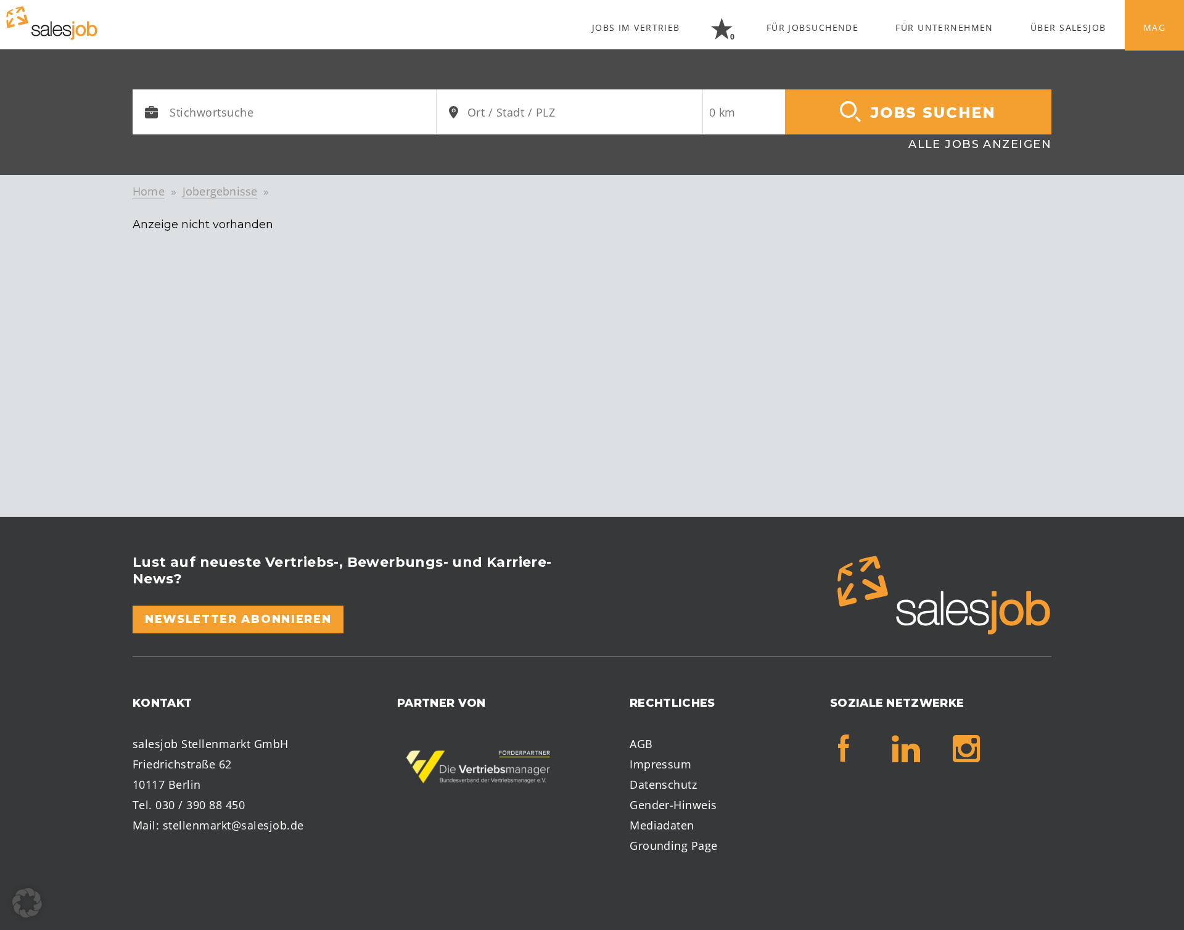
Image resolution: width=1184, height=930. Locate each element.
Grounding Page (674, 845)
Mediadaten (662, 825)
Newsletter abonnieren (238, 619)
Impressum (660, 764)
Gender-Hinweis (673, 804)
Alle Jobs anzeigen (979, 144)
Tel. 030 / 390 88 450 (189, 804)
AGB (641, 743)
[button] (27, 903)
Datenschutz (663, 784)
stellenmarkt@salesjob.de (233, 825)
